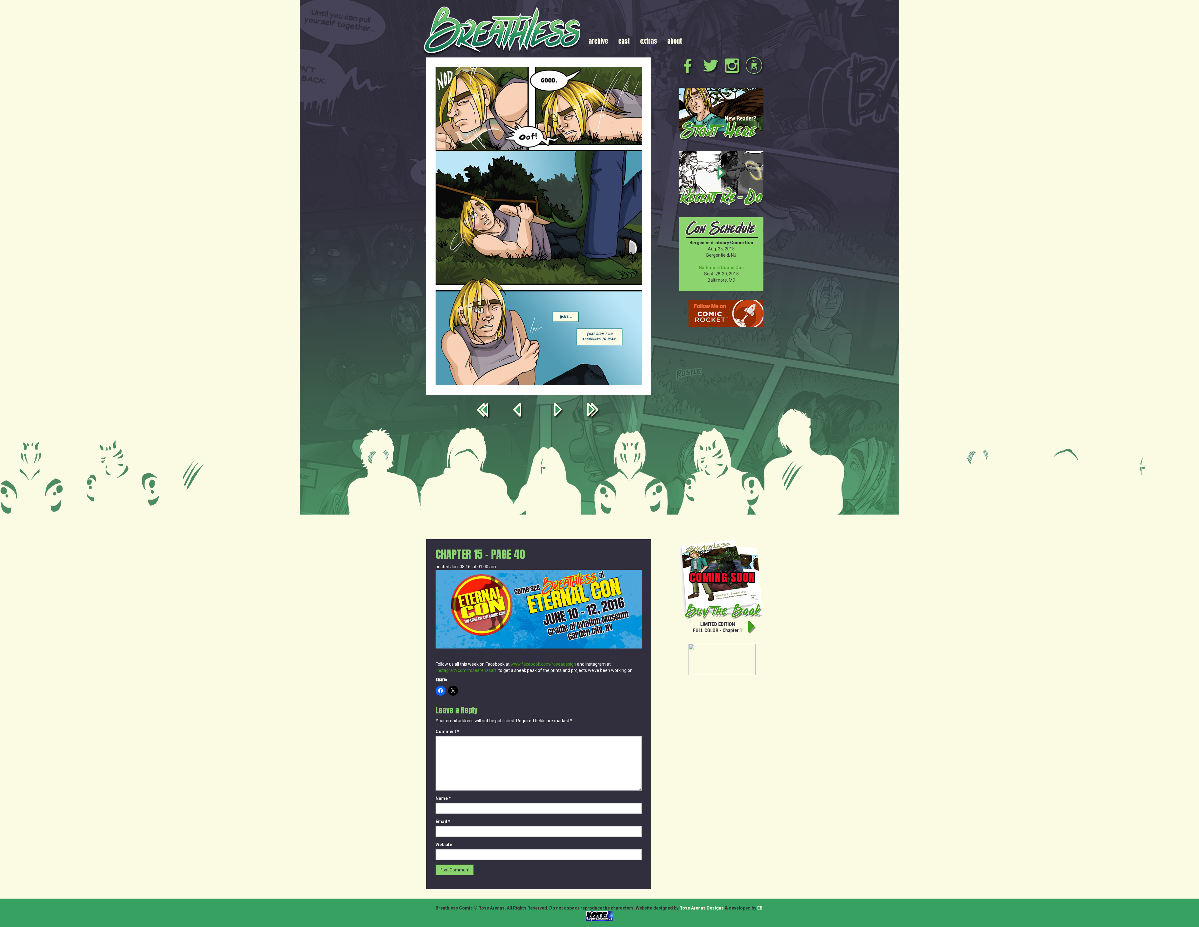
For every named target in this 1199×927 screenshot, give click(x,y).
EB (759, 907)
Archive (598, 41)
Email (443, 821)
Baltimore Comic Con (721, 267)
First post (484, 411)
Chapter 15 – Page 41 (559, 411)
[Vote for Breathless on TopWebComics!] (599, 915)
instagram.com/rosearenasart (466, 670)
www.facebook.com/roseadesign (543, 664)
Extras (648, 41)
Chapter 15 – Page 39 (518, 411)
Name (443, 798)
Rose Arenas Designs (701, 907)
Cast (624, 41)
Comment (447, 731)
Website (444, 844)
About (674, 41)
